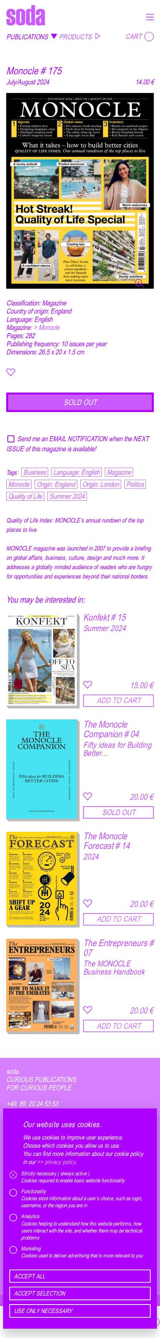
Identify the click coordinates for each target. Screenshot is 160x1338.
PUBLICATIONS (27, 36)
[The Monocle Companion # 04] (41, 769)
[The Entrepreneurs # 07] (41, 985)
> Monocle (46, 327)
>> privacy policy (56, 1162)
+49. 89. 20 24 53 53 (32, 1104)
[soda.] (25, 15)
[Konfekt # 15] (41, 659)
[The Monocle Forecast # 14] (41, 878)
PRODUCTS (75, 36)
